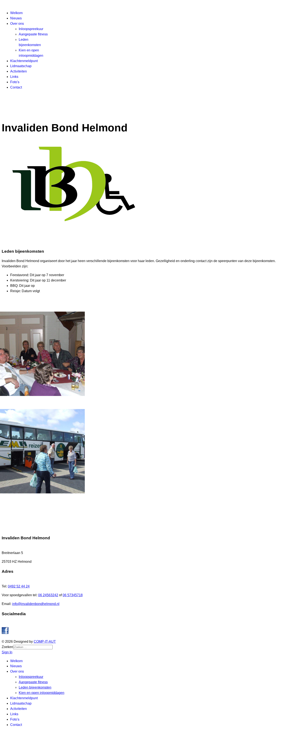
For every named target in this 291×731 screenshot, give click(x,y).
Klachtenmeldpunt (24, 61)
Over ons (17, 23)
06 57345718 (73, 595)
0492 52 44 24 (19, 586)
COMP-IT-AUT (45, 641)
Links (14, 76)
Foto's (14, 82)
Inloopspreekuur (31, 29)
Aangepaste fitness (33, 34)
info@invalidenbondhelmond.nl (35, 604)
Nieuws (16, 18)
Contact (16, 87)
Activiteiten (18, 71)
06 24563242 (48, 595)
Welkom (16, 13)
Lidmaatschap (21, 66)
